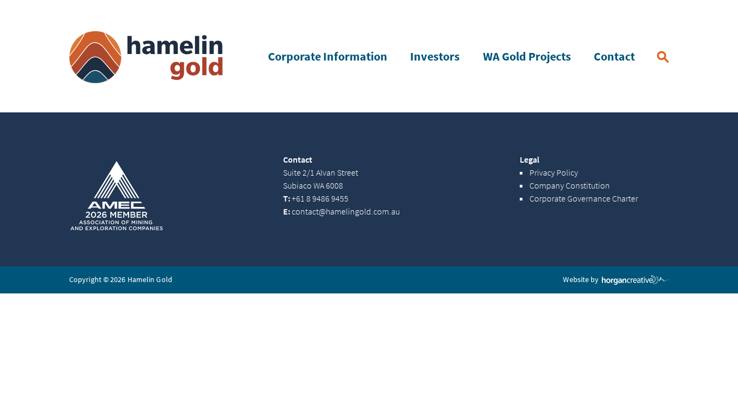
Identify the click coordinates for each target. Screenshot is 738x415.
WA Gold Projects (527, 56)
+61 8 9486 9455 (315, 198)
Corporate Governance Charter (583, 198)
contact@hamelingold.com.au (341, 211)
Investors (435, 56)
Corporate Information (327, 56)
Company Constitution (569, 185)
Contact (614, 56)
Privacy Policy (553, 173)
